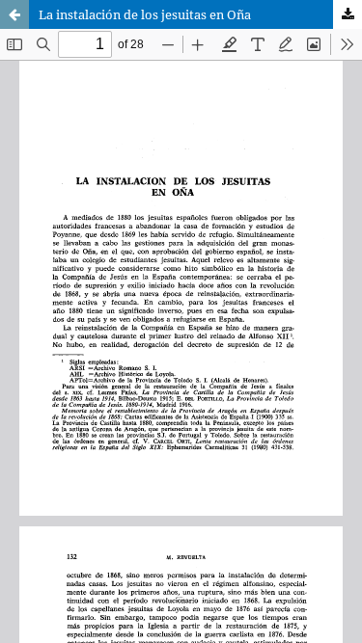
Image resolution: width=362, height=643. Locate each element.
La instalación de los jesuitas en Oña (145, 14)
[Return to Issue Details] (14, 14)
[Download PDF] (347, 14)
